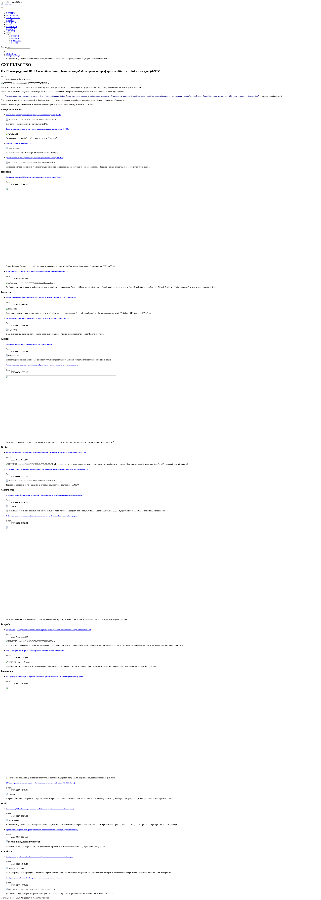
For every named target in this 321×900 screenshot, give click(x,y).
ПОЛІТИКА (11, 13)
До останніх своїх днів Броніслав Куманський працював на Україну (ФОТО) (34, 158)
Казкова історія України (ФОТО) (18, 143)
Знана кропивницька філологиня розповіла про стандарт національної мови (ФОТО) (37, 129)
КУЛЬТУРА (11, 22)
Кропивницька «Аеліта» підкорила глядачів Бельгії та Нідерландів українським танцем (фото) (41, 297)
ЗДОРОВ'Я (16, 40)
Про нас (14, 43)
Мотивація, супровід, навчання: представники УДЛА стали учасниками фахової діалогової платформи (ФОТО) (47, 469)
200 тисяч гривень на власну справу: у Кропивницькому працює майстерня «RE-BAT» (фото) (40, 783)
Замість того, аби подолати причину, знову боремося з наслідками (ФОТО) (33, 115)
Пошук (4, 47)
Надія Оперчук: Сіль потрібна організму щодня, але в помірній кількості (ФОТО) (36, 651)
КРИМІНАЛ (11, 27)
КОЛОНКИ (16, 38)
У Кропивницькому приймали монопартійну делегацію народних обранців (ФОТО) (36, 271)
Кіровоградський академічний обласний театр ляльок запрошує (29, 344)
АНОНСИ (10, 31)
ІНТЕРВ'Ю (11, 29)
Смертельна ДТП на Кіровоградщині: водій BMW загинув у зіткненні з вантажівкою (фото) (40, 809)
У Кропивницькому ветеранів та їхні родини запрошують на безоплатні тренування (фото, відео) (41, 516)
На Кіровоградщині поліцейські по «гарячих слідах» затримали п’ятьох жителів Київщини (39, 857)
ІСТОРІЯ (15, 36)
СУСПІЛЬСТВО (13, 18)
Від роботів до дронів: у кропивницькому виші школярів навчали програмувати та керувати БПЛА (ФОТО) (46, 452)
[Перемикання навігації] (2, 7)
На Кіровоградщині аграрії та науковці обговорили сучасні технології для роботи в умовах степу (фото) (44, 676)
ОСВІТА (10, 20)
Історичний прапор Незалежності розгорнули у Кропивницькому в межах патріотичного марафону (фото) (45, 495)
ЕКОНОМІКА (12, 15)
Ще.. (8, 34)
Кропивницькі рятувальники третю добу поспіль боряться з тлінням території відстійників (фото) (42, 830)
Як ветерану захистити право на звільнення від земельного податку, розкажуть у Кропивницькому (42, 365)
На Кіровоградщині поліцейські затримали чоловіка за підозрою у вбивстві (34, 878)
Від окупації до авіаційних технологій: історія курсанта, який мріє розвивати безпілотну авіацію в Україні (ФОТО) (48, 630)
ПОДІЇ (9, 24)
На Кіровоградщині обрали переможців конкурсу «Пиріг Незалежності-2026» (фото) (37, 318)
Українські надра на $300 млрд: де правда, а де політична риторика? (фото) (34, 177)
